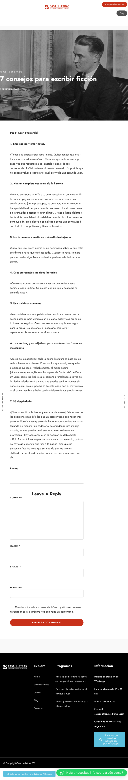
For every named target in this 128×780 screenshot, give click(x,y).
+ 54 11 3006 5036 (104, 701)
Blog (3, 72)
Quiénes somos (41, 684)
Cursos (37, 692)
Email (14, 566)
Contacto (38, 708)
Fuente (14, 468)
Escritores (16, 72)
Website (16, 587)
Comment (17, 497)
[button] (91, 772)
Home (37, 676)
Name (14, 546)
